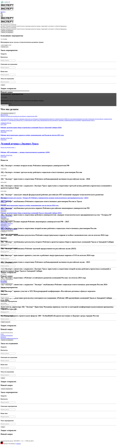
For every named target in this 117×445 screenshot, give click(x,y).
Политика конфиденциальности (9, 338)
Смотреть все (4, 46)
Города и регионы (5, 225)
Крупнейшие (4, 222)
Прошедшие (4, 282)
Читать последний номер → (8, 147)
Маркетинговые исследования (9, 229)
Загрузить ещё (4, 219)
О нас (2, 334)
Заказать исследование (7, 30)
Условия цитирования (7, 335)
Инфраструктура (5, 227)
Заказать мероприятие (6, 283)
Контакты (3, 337)
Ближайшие (4, 281)
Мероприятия (4, 114)
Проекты (3, 11)
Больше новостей (5, 322)
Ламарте (18, 443)
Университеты (5, 226)
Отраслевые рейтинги (7, 223)
